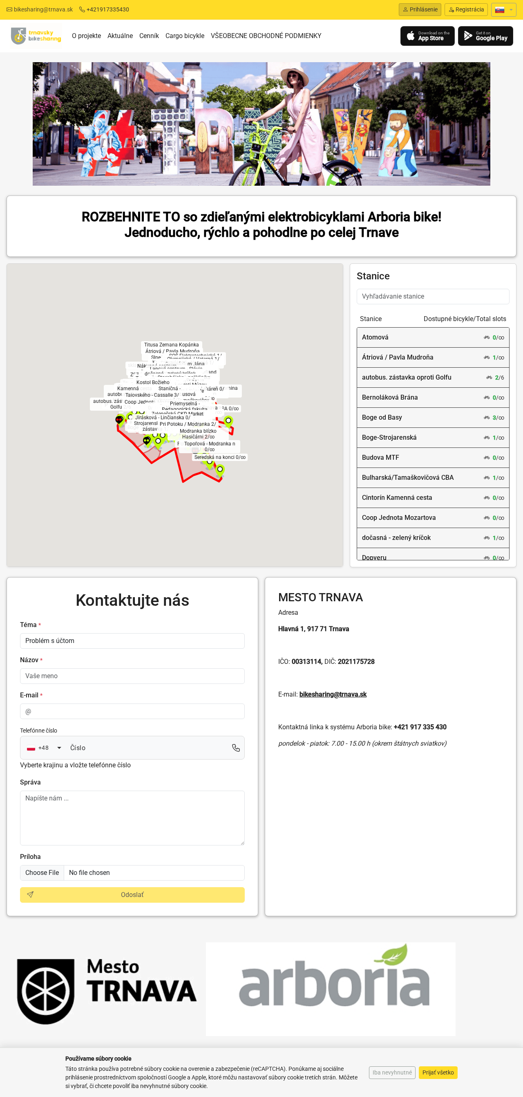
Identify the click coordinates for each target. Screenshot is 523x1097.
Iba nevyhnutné (392, 1072)
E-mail (31, 695)
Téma (30, 625)
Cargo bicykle (184, 36)
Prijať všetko (438, 1072)
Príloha (30, 857)
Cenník (149, 36)
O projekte (86, 36)
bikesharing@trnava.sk (43, 9)
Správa (30, 782)
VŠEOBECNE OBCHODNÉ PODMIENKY (266, 36)
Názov (31, 660)
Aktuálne (120, 36)
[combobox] (44, 748)
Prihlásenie (424, 9)
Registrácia (470, 9)
